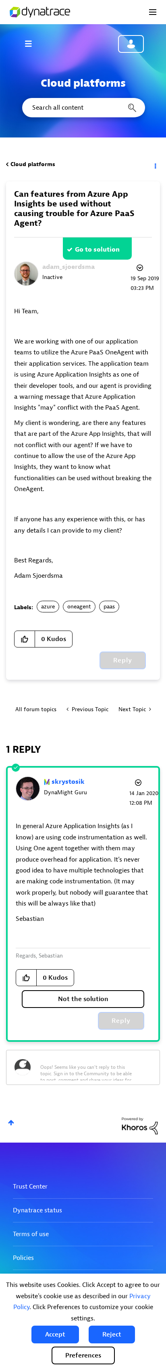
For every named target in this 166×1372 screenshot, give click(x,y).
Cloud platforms (32, 164)
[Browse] (32, 43)
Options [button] (154, 164)
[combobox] (83, 107)
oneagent (79, 606)
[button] (55, 1334)
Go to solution (97, 250)
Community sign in (131, 44)
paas (109, 606)
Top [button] (11, 1122)
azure (48, 606)
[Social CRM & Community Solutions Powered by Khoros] (140, 1125)
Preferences (83, 1355)
